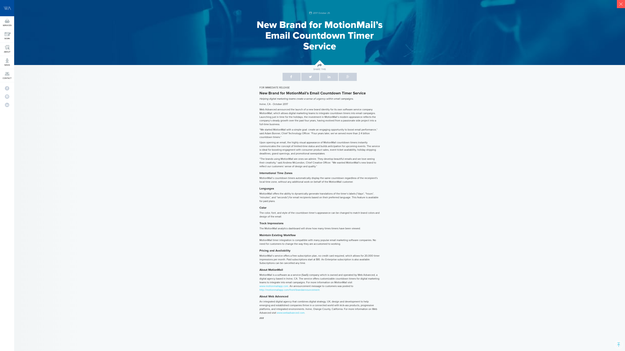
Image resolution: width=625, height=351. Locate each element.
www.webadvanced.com (291, 312)
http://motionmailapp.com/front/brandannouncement (289, 290)
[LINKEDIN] (7, 105)
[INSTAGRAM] (7, 96)
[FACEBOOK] (7, 88)
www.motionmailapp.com (273, 286)
